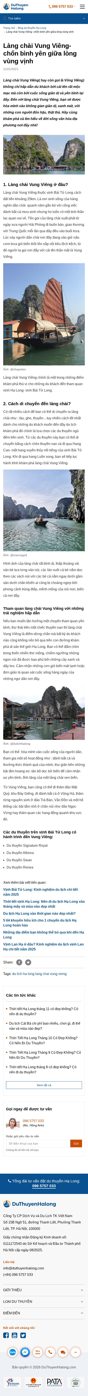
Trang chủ (9, 28)
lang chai (42, 974)
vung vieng (58, 974)
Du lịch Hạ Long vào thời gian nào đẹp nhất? (39, 913)
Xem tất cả (44, 1085)
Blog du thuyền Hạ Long (32, 28)
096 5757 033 (33, 1121)
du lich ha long (23, 974)
